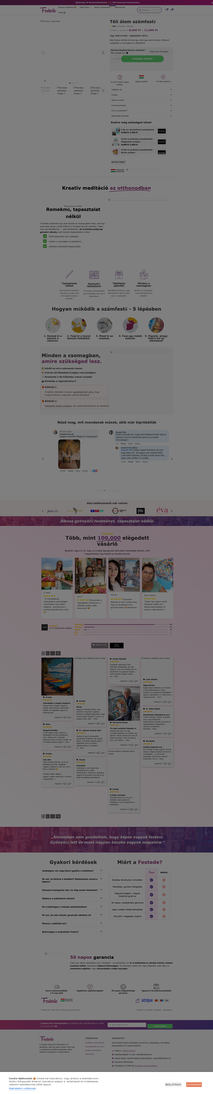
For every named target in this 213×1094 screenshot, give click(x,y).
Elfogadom (194, 1084)
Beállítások (173, 1084)
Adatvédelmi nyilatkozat (22, 1088)
